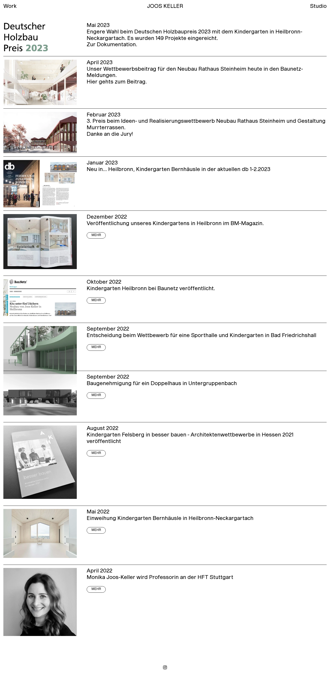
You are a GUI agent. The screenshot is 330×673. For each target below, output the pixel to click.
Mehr (96, 235)
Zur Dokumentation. (112, 45)
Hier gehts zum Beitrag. (117, 82)
